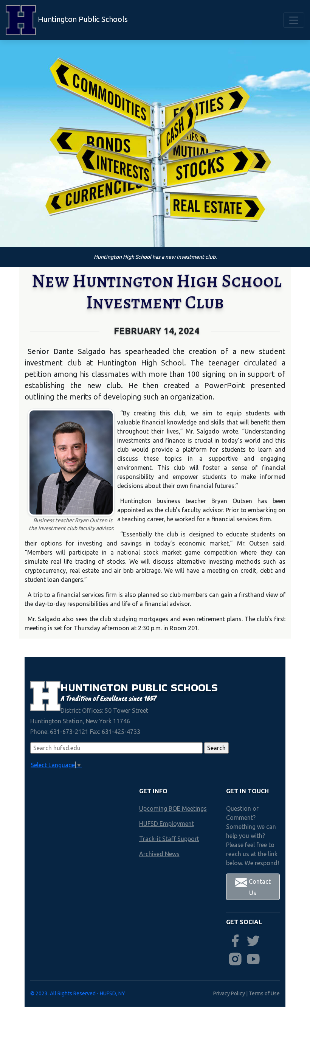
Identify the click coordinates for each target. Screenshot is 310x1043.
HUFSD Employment (166, 823)
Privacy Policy (229, 993)
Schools (194, 687)
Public (151, 687)
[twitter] (253, 941)
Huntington (96, 687)
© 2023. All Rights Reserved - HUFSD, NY (77, 993)
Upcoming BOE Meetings (173, 808)
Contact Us (259, 887)
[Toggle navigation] (293, 20)
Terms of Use (264, 993)
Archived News (159, 853)
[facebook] (235, 941)
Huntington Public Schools (82, 19)
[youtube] (253, 959)
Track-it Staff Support (169, 838)
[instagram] (235, 959)
